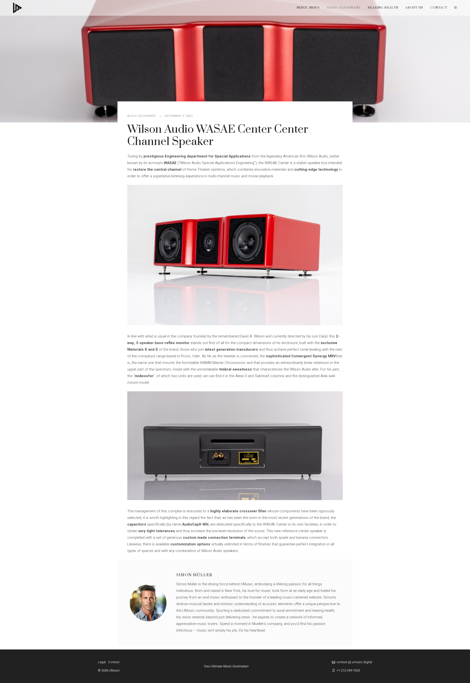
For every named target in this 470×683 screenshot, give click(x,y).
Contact (438, 8)
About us (414, 8)
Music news (308, 8)
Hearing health (383, 8)
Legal (102, 662)
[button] (455, 8)
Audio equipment (344, 8)
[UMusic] (17, 8)
